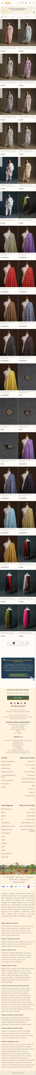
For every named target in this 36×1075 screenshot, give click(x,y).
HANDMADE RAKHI (7, 926)
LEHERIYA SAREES (26, 1024)
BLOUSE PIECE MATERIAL (25, 1067)
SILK (23, 959)
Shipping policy (24, 879)
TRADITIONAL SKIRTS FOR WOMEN (19, 1065)
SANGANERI (4, 955)
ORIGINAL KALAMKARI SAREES (16, 1022)
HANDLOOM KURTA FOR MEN (22, 1056)
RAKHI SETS (15, 930)
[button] (2, 3)
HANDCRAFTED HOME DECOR (25, 1049)
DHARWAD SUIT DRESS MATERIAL (11, 998)
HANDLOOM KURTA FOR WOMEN (20, 1047)
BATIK (22, 957)
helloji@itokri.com (25, 752)
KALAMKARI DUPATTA (7, 1035)
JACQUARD (27, 953)
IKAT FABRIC (24, 975)
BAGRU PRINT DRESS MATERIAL (18, 993)
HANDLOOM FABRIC (13, 975)
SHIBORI (28, 957)
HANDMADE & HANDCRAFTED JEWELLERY (14, 1058)
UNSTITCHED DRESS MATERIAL (10, 988)
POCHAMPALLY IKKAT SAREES (10, 1024)
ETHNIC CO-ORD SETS (7, 1049)
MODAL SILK (15, 957)
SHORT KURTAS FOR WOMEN (16, 946)
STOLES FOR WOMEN (23, 1031)
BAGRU (14, 959)
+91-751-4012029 (11, 751)
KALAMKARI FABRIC (7, 977)
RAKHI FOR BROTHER (13, 935)
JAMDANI (12, 955)
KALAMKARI (4, 953)
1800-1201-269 (16, 744)
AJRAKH (12, 953)
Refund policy (20, 877)
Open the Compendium (18, 675)
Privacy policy (29, 877)
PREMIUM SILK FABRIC (8, 980)
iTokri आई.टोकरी (10, 877)
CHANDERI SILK (6, 957)
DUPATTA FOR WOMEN (8, 1031)
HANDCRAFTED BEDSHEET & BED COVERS (14, 1051)
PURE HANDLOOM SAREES (9, 1018)
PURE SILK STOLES (21, 1038)
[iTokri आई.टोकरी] (8, 2)
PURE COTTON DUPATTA (22, 1033)
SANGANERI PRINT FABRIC (22, 977)
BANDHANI (19, 953)
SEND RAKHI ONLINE (20, 926)
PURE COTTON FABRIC (14, 971)
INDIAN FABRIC (5, 968)
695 (22, 643)
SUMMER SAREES (18, 942)
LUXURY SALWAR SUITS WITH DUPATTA (13, 1044)
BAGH (19, 959)
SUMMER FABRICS (7, 942)
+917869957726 (17, 740)
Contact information (19, 882)
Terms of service (13, 879)
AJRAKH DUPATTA (21, 1035)
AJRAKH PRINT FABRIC (18, 968)
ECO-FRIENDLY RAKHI (24, 928)
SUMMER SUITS (11, 944)
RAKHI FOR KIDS (25, 930)
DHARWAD (19, 955)
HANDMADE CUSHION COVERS (10, 1053)
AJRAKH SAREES (24, 1018)
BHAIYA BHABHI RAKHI (18, 933)
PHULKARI (27, 955)
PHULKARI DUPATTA (7, 1033)
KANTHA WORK (6, 959)
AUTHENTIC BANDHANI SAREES (10, 1020)
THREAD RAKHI (5, 930)
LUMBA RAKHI (5, 933)
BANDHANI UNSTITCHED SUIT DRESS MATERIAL (15, 995)
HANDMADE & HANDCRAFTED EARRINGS (13, 1060)
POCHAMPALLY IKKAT (7, 962)
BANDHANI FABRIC (7, 982)
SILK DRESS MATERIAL (15, 1007)
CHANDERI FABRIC (12, 973)
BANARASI (18, 962)
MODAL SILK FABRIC (22, 980)
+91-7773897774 (18, 747)
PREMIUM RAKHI (11, 928)
